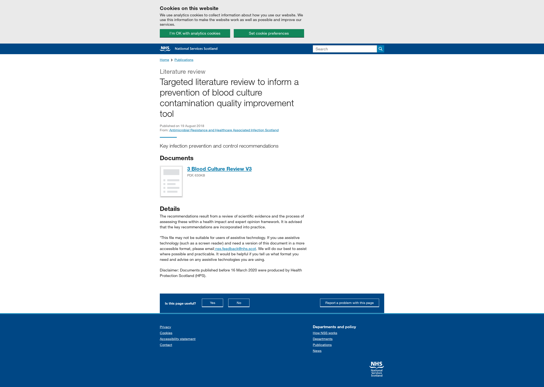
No (243, 302)
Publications (183, 60)
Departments (323, 339)
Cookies (166, 333)
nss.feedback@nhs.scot (235, 248)
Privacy (165, 327)
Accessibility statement (178, 339)
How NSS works (325, 333)
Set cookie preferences (269, 33)
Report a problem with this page (349, 303)
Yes (216, 302)
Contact (166, 345)
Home (164, 60)
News (317, 351)
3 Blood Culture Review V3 (219, 168)
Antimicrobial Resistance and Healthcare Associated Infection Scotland (224, 130)
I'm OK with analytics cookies (195, 33)
